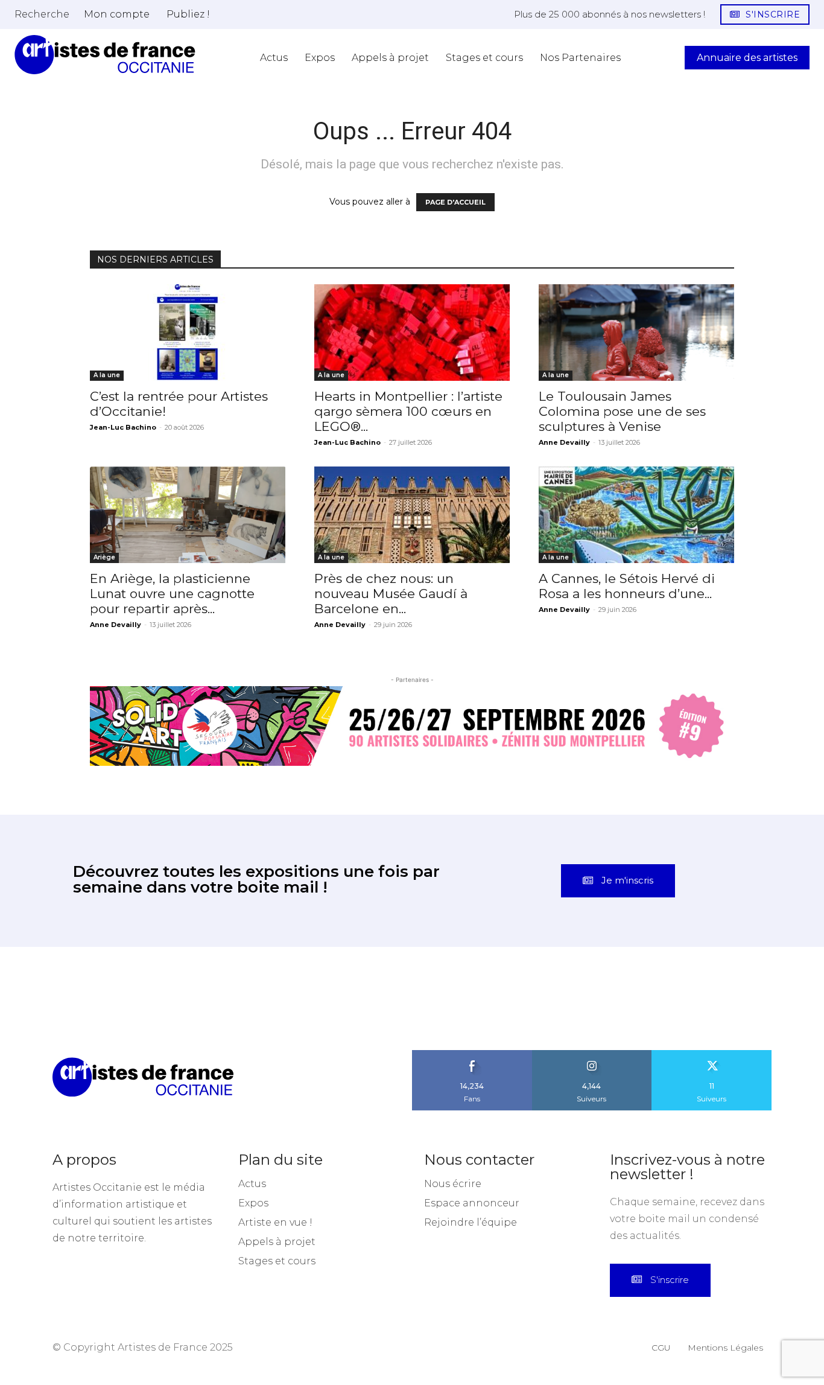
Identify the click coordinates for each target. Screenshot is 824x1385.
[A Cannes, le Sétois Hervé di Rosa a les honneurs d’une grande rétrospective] (636, 514)
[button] (41, 14)
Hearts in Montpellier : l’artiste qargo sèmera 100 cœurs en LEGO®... (408, 411)
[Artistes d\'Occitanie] (104, 54)
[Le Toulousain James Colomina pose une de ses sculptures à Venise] (636, 332)
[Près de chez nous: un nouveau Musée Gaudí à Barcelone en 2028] (412, 514)
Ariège (104, 557)
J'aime (472, 1054)
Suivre (591, 1054)
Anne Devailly (564, 442)
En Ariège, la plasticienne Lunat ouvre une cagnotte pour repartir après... (172, 593)
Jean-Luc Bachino (123, 427)
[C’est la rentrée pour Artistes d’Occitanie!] (187, 332)
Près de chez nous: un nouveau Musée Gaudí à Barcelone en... (390, 593)
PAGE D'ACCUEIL (455, 202)
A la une (106, 375)
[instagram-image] (51, 998)
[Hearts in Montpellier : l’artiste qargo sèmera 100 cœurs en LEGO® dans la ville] (412, 332)
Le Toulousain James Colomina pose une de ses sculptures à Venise (622, 411)
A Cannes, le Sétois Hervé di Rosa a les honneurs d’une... (627, 586)
